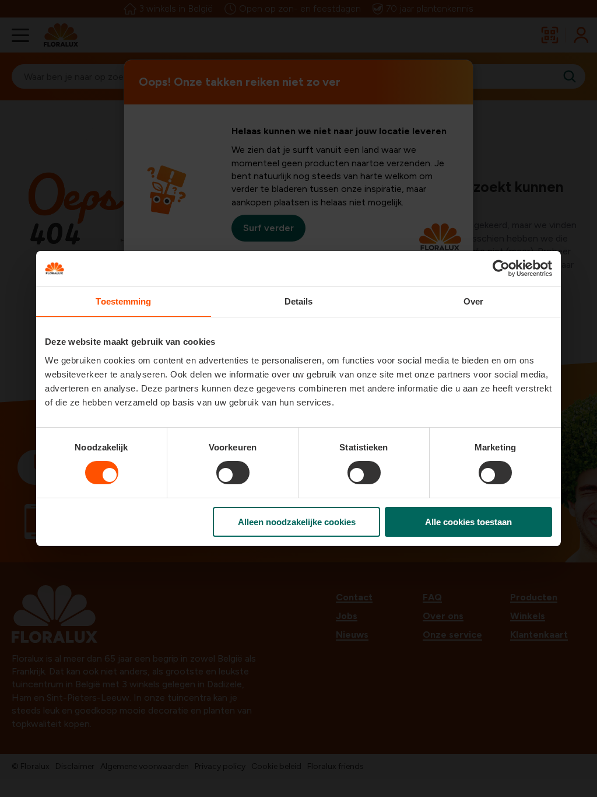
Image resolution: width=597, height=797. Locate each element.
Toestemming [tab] (123, 301)
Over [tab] (473, 301)
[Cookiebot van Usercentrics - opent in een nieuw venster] (501, 268)
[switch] (233, 472)
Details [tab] (299, 301)
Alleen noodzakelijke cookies (297, 522)
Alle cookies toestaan (468, 522)
